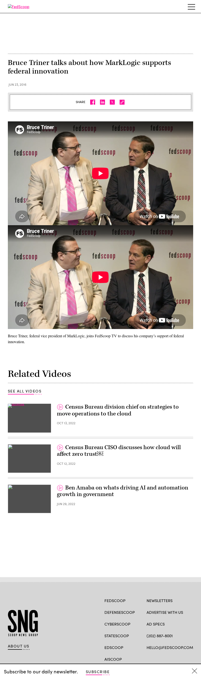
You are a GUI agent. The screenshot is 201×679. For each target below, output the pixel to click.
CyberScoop (117, 623)
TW (158, 658)
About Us (18, 646)
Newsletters (160, 600)
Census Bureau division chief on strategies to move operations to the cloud (118, 410)
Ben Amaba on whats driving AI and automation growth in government (122, 491)
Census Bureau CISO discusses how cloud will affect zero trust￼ (119, 451)
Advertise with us (165, 612)
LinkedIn (168, 658)
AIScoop (113, 659)
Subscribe (98, 671)
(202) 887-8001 (160, 635)
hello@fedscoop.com (170, 647)
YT (185, 658)
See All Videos (24, 390)
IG (176, 658)
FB (149, 658)
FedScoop (115, 600)
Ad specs (156, 623)
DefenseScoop (119, 612)
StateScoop (116, 635)
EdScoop (113, 647)
